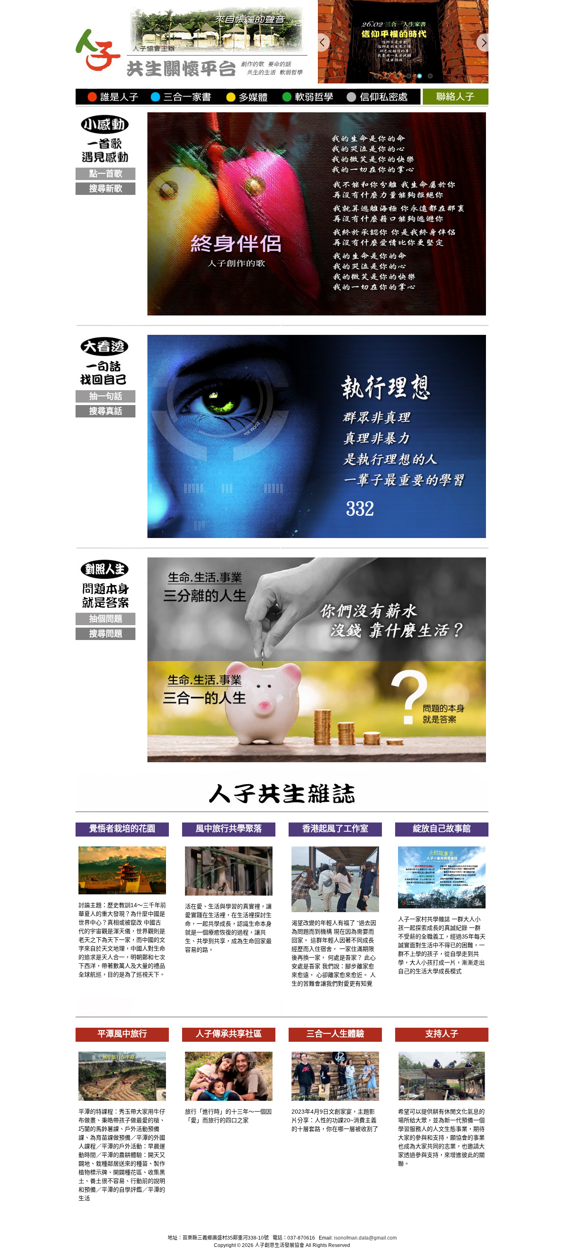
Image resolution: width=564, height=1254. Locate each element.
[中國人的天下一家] (122, 892)
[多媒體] (254, 102)
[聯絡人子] (455, 102)
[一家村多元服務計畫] (442, 1098)
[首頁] (197, 81)
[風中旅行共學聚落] (229, 893)
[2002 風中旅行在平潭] (122, 1098)
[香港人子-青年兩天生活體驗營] (335, 909)
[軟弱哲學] (314, 102)
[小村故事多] (442, 906)
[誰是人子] (113, 102)
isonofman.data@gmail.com (365, 1238)
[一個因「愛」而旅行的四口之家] (229, 1098)
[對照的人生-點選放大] (316, 759)
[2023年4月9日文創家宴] (335, 1098)
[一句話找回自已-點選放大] (316, 535)
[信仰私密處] (384, 102)
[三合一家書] (188, 102)
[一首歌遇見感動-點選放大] (316, 313)
